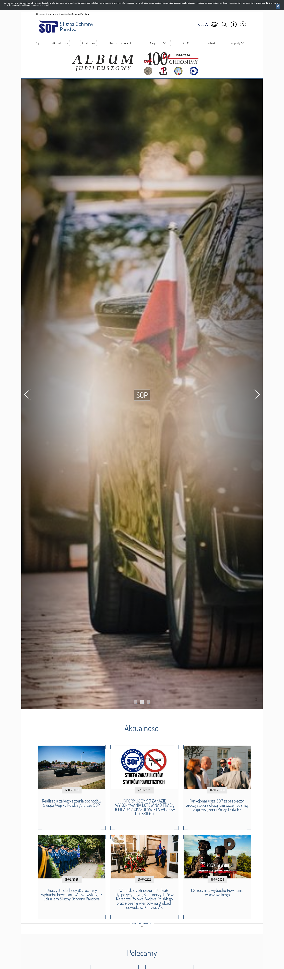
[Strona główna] (37, 43)
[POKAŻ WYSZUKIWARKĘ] (224, 24)
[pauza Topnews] (256, 699)
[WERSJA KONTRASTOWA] (215, 24)
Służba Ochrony (76, 26)
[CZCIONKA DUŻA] (206, 25)
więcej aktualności (142, 923)
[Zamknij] (278, 6)
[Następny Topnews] (256, 394)
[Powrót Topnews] (27, 394)
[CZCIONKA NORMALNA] (199, 25)
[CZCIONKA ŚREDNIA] (202, 25)
